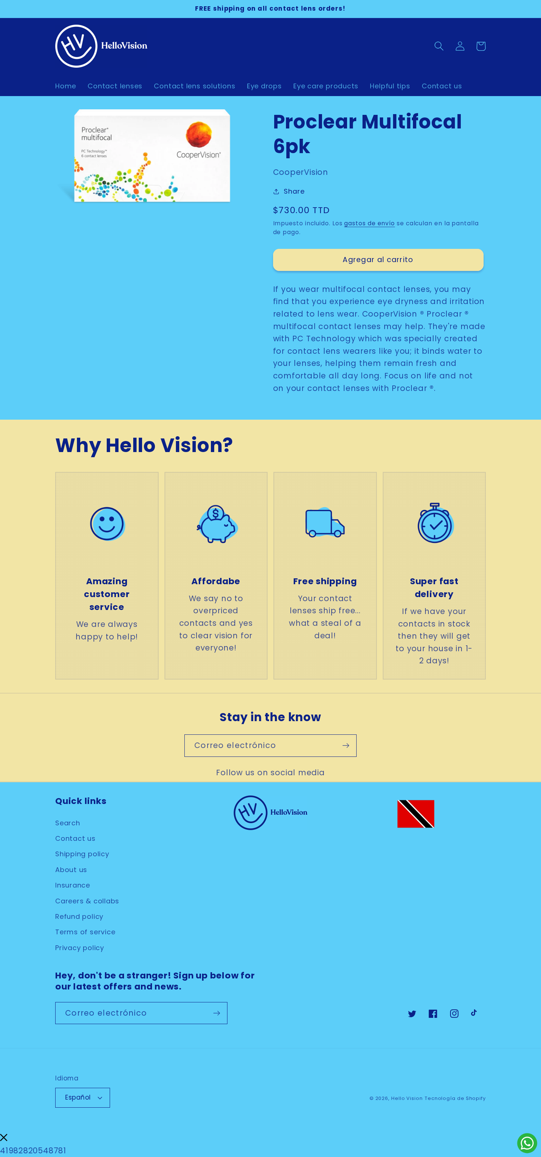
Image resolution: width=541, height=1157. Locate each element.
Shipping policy (82, 853)
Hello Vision (407, 1098)
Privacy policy (79, 947)
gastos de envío (369, 223)
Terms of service (85, 931)
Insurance (72, 885)
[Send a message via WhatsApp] (527, 1143)
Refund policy (79, 916)
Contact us (75, 838)
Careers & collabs (87, 901)
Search (67, 823)
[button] (438, 46)
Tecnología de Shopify (455, 1098)
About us (71, 869)
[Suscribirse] (345, 745)
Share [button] (294, 191)
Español (78, 1097)
